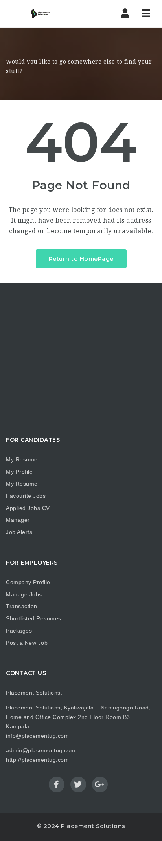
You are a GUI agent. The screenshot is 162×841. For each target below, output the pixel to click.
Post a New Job (27, 643)
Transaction (21, 606)
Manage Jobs (24, 594)
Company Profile (28, 582)
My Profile (19, 471)
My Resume (22, 459)
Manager (18, 520)
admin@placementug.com (40, 750)
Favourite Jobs (26, 496)
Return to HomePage (81, 258)
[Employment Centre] (35, 13)
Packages (19, 630)
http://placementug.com (37, 760)
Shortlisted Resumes (33, 618)
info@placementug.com (37, 736)
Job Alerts (19, 532)
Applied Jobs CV (28, 508)
